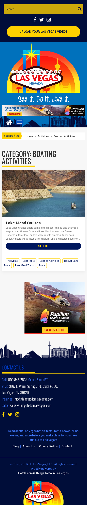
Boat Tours (29, 260)
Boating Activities (49, 260)
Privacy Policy (48, 446)
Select (43, 246)
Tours (42, 265)
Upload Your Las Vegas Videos (43, 31)
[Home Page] (9, 122)
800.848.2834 (18, 379)
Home (29, 136)
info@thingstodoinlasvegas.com (33, 399)
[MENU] (19, 122)
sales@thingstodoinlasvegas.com (30, 405)
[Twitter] (43, 20)
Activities (43, 136)
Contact (67, 446)
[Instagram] (50, 20)
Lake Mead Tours (24, 265)
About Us (28, 446)
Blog (16, 446)
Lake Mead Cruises (23, 223)
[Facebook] (36, 20)
